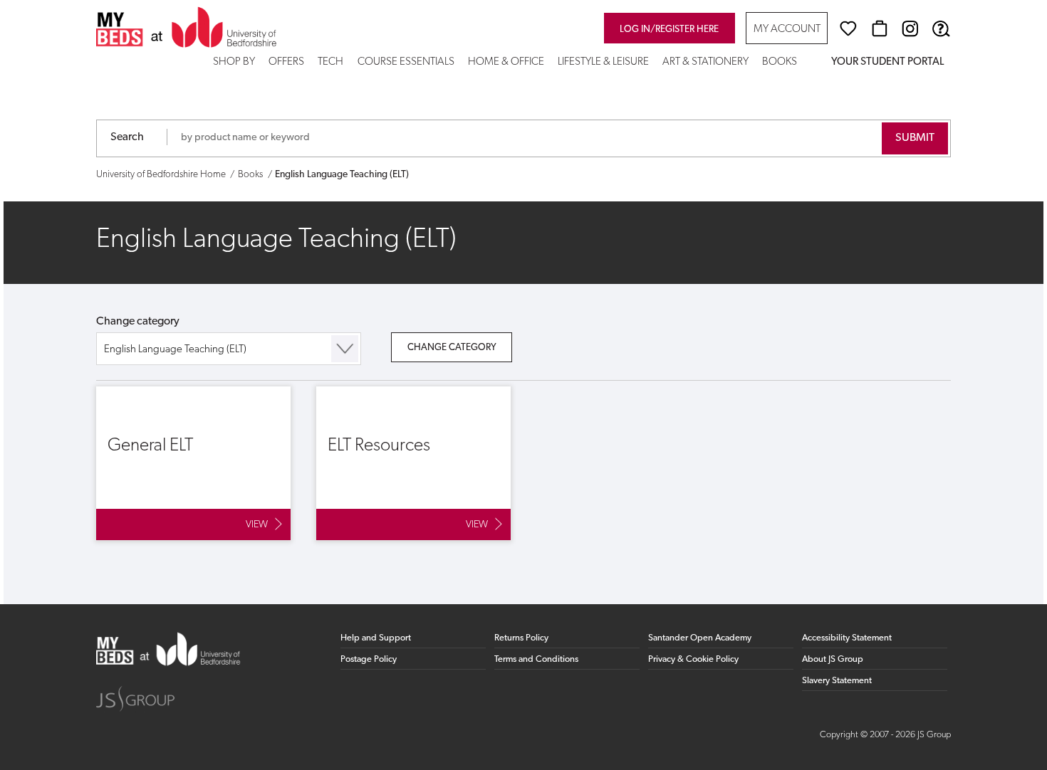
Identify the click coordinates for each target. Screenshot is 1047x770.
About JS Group (832, 659)
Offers (286, 62)
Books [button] (779, 62)
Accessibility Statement (847, 638)
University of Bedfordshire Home (161, 174)
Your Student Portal (887, 62)
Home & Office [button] (506, 62)
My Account (787, 29)
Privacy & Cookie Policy (693, 659)
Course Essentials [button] (406, 62)
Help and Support (375, 638)
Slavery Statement (837, 680)
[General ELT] (193, 463)
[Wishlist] (848, 28)
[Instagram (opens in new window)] (910, 28)
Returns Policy (521, 638)
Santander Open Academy (699, 638)
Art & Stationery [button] (705, 62)
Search (127, 137)
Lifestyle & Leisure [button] (603, 62)
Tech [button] (330, 62)
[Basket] (880, 28)
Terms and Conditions (536, 659)
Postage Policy (368, 659)
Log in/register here (669, 29)
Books (250, 174)
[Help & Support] (941, 28)
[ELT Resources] (413, 463)
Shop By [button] (234, 62)
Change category (137, 321)
